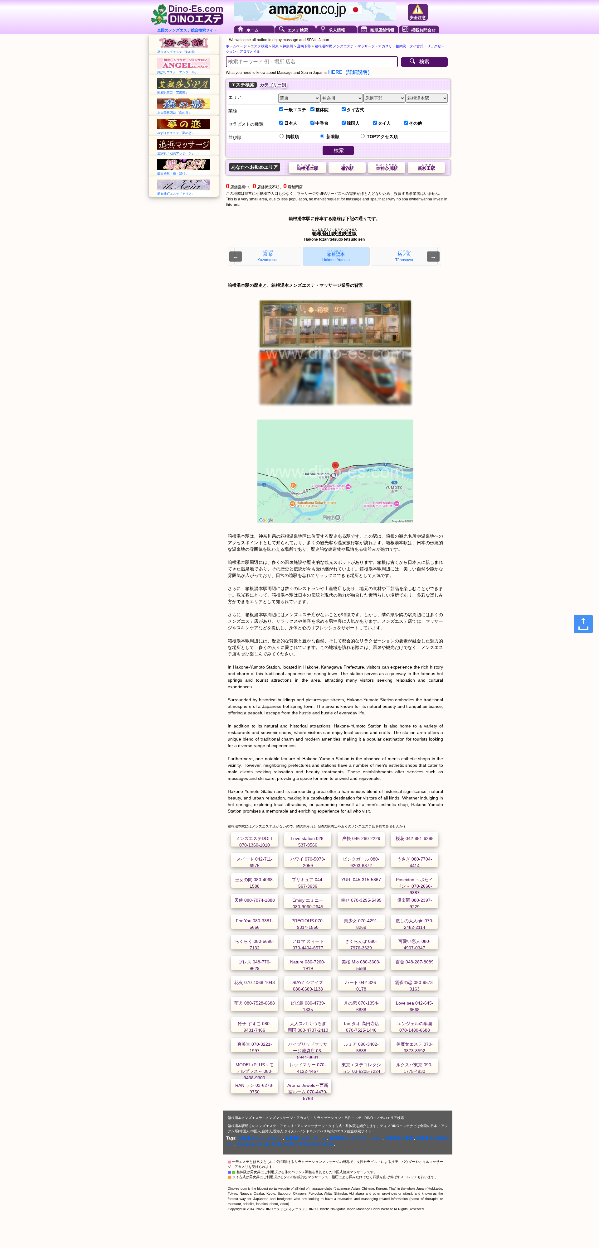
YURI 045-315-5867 (361, 879)
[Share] (583, 624)
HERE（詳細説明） (350, 72)
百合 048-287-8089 (415, 961)
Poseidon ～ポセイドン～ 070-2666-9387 (414, 886)
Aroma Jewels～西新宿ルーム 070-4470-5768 (307, 1092)
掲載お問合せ (423, 30)
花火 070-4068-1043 (254, 982)
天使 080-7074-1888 (254, 900)
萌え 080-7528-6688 (254, 1003)
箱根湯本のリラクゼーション (355, 1138)
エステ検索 (298, 30)
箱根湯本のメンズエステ (260, 1138)
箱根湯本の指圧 (399, 1138)
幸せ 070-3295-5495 (361, 900)
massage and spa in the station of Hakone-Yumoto (285, 1144)
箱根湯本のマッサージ (306, 1138)
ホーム (252, 30)
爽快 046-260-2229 (361, 838)
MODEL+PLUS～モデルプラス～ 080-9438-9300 (255, 1071)
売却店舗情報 (382, 30)
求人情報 (337, 30)
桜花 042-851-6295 (415, 838)
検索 (424, 61)
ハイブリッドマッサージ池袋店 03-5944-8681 (308, 1051)
